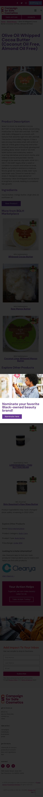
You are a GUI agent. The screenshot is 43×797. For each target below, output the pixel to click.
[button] (40, 377)
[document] (21, 398)
